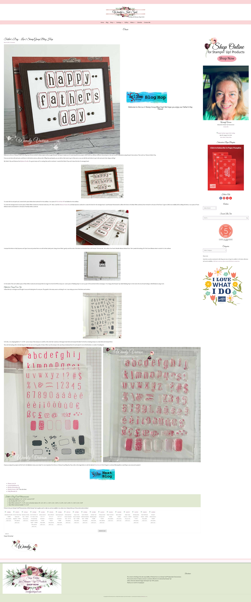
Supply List (7, 533)
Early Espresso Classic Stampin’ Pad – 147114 (68, 516)
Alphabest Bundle (24, 161)
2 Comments (12, 42)
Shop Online (229, 137)
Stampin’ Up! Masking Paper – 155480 (93, 516)
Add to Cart (8, 520)
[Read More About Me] (226, 93)
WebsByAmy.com (144, 596)
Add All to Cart (102, 530)
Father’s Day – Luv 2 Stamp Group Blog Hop (28, 39)
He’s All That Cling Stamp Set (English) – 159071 (17, 516)
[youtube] (230, 198)
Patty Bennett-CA (12, 491)
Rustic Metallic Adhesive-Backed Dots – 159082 (85, 516)
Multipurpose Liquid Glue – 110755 (136, 516)
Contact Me (225, 126)
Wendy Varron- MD (13, 489)
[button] (113, 22)
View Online (222, 137)
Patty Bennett (98, 465)
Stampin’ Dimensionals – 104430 (153, 516)
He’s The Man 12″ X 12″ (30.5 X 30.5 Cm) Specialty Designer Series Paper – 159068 (34, 518)
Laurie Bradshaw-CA (13, 485)
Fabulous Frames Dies (65, 204)
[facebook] (220, 198)
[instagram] (224, 198)
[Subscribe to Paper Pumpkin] (226, 167)
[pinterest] (227, 198)
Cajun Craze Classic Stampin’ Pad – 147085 (76, 516)
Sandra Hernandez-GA (14, 487)
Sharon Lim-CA (12, 483)
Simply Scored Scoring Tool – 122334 (102, 516)
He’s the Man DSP (60, 201)
